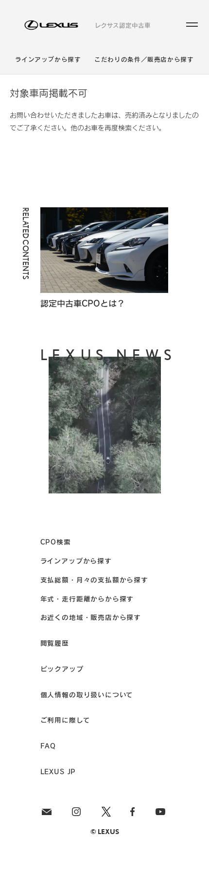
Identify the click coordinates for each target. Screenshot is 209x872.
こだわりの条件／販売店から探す (143, 59)
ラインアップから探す (48, 59)
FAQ (48, 746)
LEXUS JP (58, 771)
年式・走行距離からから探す (87, 599)
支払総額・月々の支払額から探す (94, 580)
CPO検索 (55, 542)
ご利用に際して (65, 720)
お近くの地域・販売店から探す (90, 617)
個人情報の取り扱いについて (87, 694)
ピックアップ (62, 669)
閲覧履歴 (54, 643)
